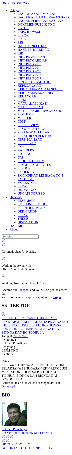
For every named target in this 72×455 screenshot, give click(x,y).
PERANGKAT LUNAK (34, 132)
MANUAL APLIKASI (32, 103)
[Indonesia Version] (3, 240)
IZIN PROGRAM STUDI (34, 82)
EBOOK (23, 28)
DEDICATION (27, 211)
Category (15, 10)
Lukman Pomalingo (14, 429)
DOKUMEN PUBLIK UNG (36, 24)
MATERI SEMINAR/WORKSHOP (41, 110)
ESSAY (23, 215)
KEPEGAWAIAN (29, 85)
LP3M (22, 100)
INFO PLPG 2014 (29, 67)
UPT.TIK (8, 444)
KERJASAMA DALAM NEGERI (40, 89)
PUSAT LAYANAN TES (34, 164)
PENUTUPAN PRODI (33, 128)
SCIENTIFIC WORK (32, 208)
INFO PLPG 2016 (29, 74)
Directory (16, 197)
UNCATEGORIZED (31, 193)
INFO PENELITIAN (31, 57)
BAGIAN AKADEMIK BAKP (38, 13)
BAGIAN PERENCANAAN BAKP (41, 21)
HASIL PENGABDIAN (33, 49)
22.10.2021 (20, 336)
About (14, 229)
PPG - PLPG (26, 150)
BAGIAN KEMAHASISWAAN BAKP (44, 17)
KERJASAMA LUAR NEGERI (39, 92)
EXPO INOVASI (29, 31)
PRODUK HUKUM (31, 161)
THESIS (23, 218)
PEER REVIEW (28, 125)
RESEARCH (26, 200)
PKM (21, 146)
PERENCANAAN (30, 139)
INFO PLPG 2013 (29, 64)
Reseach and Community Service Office (27, 432)
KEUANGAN (27, 96)
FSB (20, 42)
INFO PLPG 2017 (29, 78)
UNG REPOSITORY (16, 3)
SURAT (23, 186)
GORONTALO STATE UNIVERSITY (27, 448)
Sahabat (23, 290)
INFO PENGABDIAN (32, 60)
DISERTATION (28, 222)
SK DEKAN (26, 172)
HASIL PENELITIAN (32, 46)
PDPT (22, 121)
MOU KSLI (25, 114)
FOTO (22, 39)
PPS (20, 157)
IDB (20, 53)
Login (57, 297)
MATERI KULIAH (30, 107)
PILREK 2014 (27, 143)
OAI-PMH (16, 226)
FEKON (23, 35)
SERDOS (24, 168)
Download (8, 386)
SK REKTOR (27, 182)
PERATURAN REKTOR (34, 136)
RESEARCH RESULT (33, 204)
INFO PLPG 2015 (29, 71)
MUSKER (24, 118)
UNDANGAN (27, 190)
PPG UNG (25, 154)
